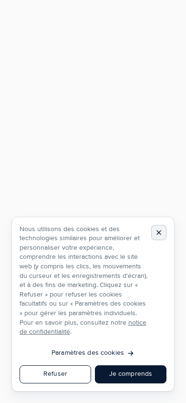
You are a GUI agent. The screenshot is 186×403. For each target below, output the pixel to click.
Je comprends (131, 374)
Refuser (55, 374)
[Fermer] (158, 232)
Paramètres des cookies (88, 353)
